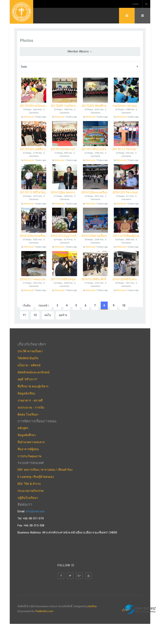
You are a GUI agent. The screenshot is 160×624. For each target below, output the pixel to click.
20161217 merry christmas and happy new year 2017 (34, 279)
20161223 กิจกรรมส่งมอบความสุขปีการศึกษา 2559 (126, 192)
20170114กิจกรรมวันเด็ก (95, 149)
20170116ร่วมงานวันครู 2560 (64, 149)
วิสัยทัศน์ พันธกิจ (28, 358)
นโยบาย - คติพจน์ (29, 365)
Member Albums (79, 51)
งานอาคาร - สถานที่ (30, 400)
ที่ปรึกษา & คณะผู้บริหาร (33, 386)
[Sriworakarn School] (21, 12)
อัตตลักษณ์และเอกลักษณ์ (33, 372)
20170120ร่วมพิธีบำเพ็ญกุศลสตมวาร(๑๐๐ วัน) (34, 149)
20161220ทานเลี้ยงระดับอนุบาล (95, 236)
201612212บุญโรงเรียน (64, 236)
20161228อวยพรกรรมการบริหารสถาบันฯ (64, 192)
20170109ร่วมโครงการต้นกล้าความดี (34, 106)
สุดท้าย (63, 315)
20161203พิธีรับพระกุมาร (126, 279)
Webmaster (29, 117)
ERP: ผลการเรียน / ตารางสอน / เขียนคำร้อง (45, 469)
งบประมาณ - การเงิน (31, 407)
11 (24, 315)
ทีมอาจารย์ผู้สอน (28, 449)
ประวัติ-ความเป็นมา (30, 351)
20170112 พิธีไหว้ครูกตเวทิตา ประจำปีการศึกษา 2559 (34, 192)
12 (35, 315)
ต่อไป (47, 315)
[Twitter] (70, 575)
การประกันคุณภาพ (29, 456)
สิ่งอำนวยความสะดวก (31, 442)
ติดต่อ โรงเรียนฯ (28, 414)
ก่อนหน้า (43, 305)
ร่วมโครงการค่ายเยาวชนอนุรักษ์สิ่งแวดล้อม (126, 106)
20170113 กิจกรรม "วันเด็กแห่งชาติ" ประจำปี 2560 (126, 149)
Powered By (139, 609)
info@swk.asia (35, 511)
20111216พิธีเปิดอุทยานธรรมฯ (64, 279)
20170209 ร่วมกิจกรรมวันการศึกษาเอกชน (64, 106)
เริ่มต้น (27, 305)
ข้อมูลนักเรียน (26, 393)
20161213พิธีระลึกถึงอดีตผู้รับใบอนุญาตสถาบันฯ (95, 279)
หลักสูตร (23, 428)
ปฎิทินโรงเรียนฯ (28, 498)
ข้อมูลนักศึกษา (27, 435)
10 (123, 305)
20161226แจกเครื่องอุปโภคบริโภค (95, 192)
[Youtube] (88, 575)
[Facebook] (61, 575)
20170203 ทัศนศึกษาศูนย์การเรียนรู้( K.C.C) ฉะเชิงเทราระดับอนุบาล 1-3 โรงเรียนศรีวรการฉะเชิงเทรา (95, 106)
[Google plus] (79, 575)
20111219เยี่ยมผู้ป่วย (126, 236)
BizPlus (92, 606)
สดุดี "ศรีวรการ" (27, 379)
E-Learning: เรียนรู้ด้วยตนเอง (36, 477)
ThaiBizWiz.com (44, 611)
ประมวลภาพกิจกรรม (31, 491)
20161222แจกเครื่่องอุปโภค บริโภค (34, 236)
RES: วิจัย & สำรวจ (29, 484)
